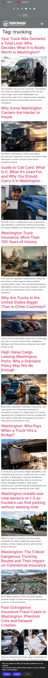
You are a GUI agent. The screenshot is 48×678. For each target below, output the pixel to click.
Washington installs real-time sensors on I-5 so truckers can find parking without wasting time (23, 500)
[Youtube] (26, 8)
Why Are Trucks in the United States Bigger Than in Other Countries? (23, 302)
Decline (17, 674)
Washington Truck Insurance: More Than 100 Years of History (20, 237)
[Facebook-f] (14, 8)
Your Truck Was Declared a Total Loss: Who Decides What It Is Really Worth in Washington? (23, 45)
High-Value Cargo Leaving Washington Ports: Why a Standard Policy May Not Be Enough (21, 361)
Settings (27, 674)
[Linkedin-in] (30, 8)
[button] (42, 24)
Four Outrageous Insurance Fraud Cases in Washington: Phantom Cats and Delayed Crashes (23, 616)
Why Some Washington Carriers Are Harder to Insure (21, 112)
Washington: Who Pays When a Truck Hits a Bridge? (21, 430)
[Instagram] (18, 8)
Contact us (25, 2)
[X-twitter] (22, 8)
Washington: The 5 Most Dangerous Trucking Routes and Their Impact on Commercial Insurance (23, 559)
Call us (9, 2)
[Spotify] (34, 8)
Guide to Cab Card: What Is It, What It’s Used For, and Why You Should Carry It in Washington (23, 174)
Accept (7, 674)
